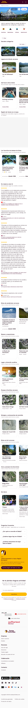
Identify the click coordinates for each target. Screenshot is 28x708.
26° (14, 9)
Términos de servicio (20, 598)
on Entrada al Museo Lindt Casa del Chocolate (11, 296)
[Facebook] (6, 683)
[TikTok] (16, 683)
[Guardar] (19, 9)
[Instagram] (12, 683)
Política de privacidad (8, 598)
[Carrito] (22, 2)
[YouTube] (9, 683)
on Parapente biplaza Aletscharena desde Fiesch (12, 286)
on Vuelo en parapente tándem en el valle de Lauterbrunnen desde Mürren (11, 238)
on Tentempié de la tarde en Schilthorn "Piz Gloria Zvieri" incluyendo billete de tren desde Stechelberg (13, 273)
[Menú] (26, 2)
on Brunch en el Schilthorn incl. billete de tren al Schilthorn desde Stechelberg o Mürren (11, 204)
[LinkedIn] (2, 683)
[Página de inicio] (4, 2)
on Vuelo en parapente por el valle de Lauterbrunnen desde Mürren (13, 219)
